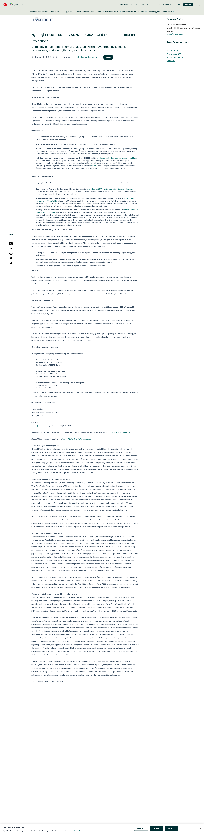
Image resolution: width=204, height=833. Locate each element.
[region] (102, 828)
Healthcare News (111, 12)
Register (188, 4)
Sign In (177, 4)
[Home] (13, 4)
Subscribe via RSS (174, 54)
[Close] (200, 828)
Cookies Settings (141, 828)
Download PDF (172, 51)
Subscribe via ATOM (175, 57)
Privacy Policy (79, 831)
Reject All (157, 828)
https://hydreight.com (175, 34)
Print (169, 48)
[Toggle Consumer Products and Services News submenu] (61, 12)
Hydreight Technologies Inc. (84, 57)
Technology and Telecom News (160, 12)
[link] (123, 4)
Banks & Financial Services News (89, 12)
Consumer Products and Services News (44, 12)
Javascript (171, 61)
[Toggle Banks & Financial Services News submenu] (103, 12)
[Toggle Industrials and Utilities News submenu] (146, 12)
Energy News (68, 12)
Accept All (171, 828)
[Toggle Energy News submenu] (75, 12)
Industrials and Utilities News (133, 12)
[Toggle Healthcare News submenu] (120, 12)
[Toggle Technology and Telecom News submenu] (174, 12)
